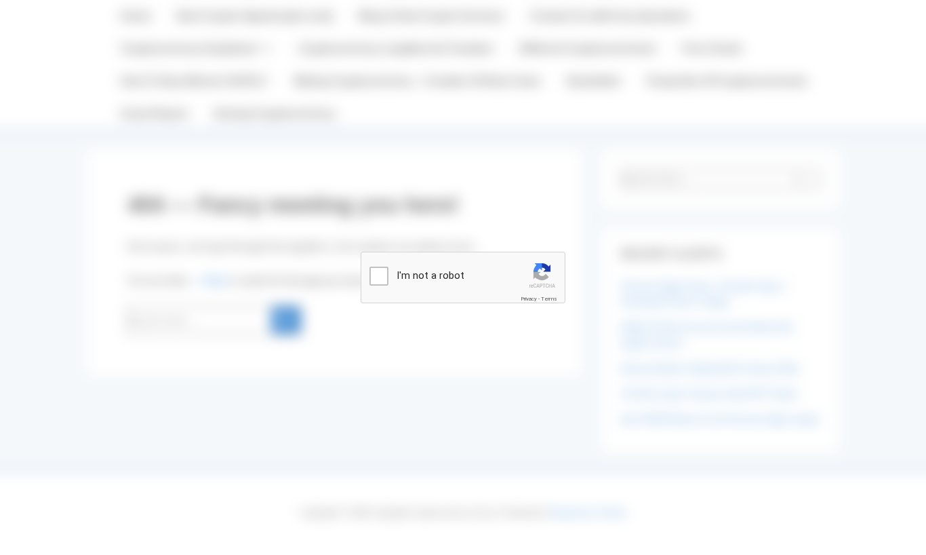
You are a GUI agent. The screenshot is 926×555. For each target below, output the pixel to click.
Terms (549, 299)
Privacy (529, 299)
